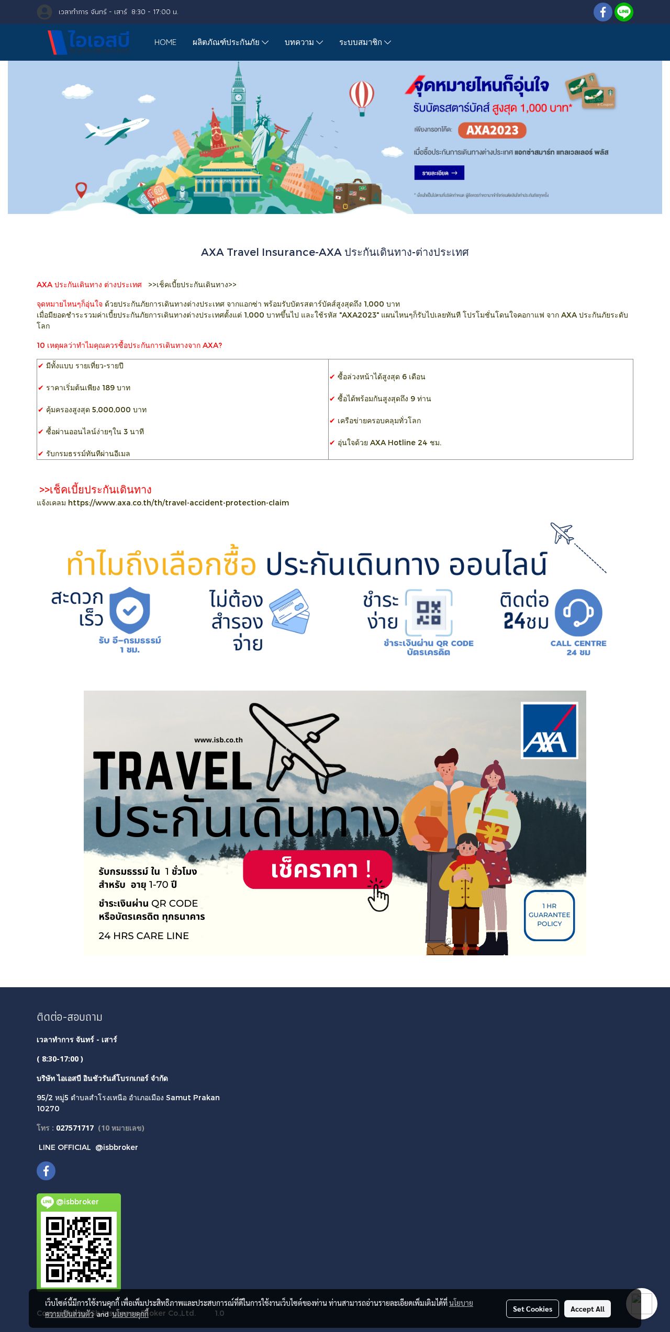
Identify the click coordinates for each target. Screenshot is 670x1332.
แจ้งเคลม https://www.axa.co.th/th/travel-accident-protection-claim (163, 502)
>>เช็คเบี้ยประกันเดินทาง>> (192, 284)
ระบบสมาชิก (361, 42)
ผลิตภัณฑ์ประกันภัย (227, 42)
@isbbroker (116, 1147)
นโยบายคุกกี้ (130, 1313)
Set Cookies (532, 1308)
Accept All (588, 1308)
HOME (165, 42)
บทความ (300, 42)
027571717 (75, 1128)
